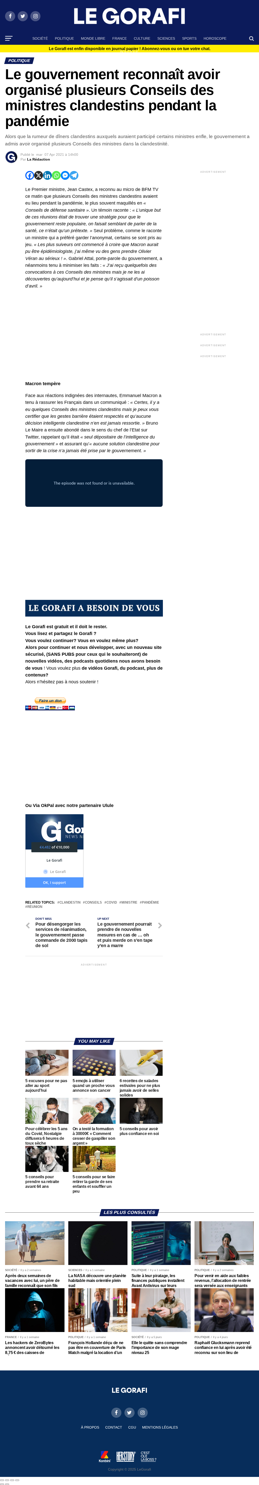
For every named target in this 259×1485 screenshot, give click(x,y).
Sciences (166, 38)
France (119, 38)
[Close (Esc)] (2, 1480)
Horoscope (215, 38)
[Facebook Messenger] (65, 175)
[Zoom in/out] (17, 1480)
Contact (113, 1427)
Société (40, 38)
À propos (90, 1427)
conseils (93, 902)
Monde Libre (93, 38)
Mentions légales (160, 1427)
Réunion (34, 907)
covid (111, 902)
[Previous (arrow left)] (2, 1484)
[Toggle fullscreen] (12, 1480)
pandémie (150, 902)
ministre (129, 902)
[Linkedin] (47, 175)
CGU (132, 1427)
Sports (189, 38)
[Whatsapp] (56, 175)
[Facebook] (29, 175)
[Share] (7, 1480)
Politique (64, 38)
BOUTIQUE (129, 52)
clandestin (69, 902)
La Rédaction (38, 159)
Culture (142, 38)
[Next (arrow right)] (7, 1484)
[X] (38, 175)
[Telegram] (74, 175)
